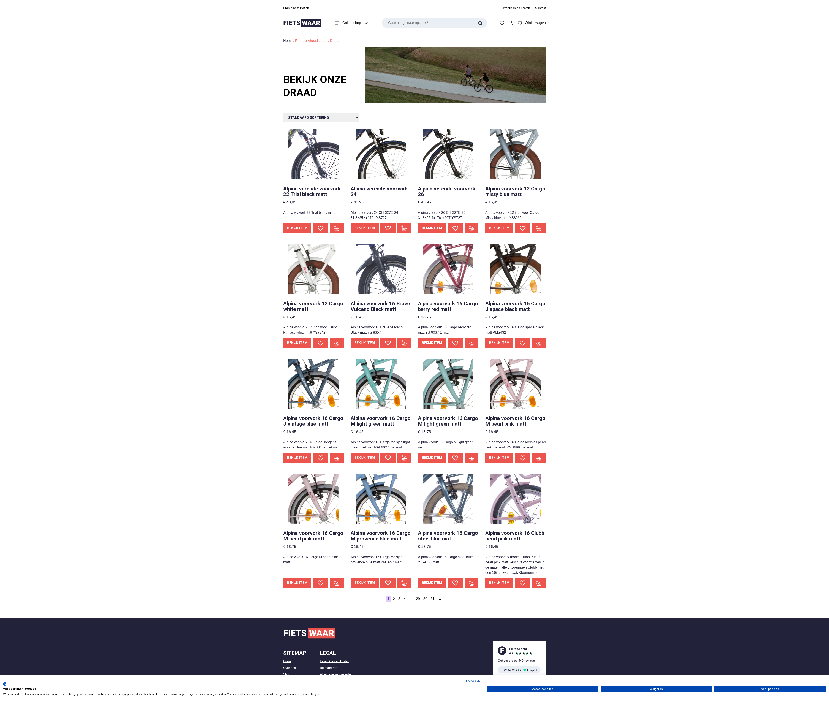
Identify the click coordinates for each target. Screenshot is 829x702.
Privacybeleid (472, 680)
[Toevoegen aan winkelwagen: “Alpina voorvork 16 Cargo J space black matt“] (539, 343)
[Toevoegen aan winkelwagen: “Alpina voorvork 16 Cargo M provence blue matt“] (404, 583)
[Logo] (302, 23)
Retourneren (328, 667)
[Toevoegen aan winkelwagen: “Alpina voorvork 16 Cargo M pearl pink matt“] (539, 458)
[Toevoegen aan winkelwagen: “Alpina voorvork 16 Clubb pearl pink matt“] (539, 583)
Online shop (351, 23)
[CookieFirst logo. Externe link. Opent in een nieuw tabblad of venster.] (4, 684)
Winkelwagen (535, 23)
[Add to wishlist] (320, 228)
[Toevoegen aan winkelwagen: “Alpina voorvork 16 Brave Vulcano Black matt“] (404, 343)
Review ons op (511, 669)
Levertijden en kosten (515, 8)
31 (433, 599)
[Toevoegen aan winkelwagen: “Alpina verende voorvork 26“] (472, 228)
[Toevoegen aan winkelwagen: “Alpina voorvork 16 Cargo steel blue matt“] (472, 583)
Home (288, 41)
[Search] (480, 22)
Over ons (289, 667)
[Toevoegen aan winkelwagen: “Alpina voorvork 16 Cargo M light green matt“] (404, 458)
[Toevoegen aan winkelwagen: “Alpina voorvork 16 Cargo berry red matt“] (472, 343)
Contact (540, 8)
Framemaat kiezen (296, 8)
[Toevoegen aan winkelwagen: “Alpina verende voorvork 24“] (404, 228)
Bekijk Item (297, 228)
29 (418, 599)
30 (425, 599)
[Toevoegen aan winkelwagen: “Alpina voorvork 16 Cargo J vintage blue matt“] (337, 458)
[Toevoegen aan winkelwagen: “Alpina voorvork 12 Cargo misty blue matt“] (539, 228)
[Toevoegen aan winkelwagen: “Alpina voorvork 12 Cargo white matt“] (337, 343)
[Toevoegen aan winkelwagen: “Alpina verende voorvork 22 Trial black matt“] (337, 228)
